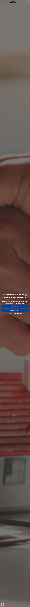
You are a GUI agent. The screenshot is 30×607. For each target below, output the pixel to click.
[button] (1, 2)
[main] (15, 298)
